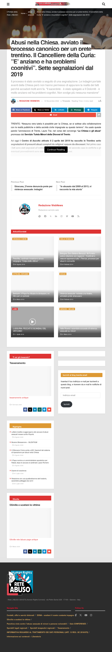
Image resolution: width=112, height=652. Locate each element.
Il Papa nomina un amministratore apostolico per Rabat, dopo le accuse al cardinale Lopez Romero (30, 461)
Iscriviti (67, 404)
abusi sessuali (31, 13)
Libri (15, 309)
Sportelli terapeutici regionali (42, 628)
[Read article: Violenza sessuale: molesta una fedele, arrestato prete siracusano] (79, 286)
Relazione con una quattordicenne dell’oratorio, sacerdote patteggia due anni (29, 479)
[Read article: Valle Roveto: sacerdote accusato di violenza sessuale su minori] (79, 321)
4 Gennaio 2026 (16, 405)
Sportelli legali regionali (17, 628)
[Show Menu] (8, 4)
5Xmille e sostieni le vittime (25, 505)
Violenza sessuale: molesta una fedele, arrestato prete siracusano (76, 294)
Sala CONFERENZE (78, 623)
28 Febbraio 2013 (67, 299)
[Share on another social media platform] (99, 115)
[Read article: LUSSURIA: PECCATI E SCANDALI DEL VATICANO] (32, 321)
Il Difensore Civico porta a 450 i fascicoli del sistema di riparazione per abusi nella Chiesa (30, 451)
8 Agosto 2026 (18, 437)
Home (23, 13)
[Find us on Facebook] (76, 615)
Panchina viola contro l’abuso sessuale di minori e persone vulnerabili (37, 623)
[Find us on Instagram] (91, 615)
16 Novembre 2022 (51, 101)
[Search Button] (103, 4)
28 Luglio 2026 (18, 484)
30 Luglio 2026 (18, 473)
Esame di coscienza (18, 470)
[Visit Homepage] (55, 4)
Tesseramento (18, 363)
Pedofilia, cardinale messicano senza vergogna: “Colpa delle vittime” (28, 259)
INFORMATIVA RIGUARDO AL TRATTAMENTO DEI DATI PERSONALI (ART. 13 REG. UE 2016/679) (47, 632)
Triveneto (66, 101)
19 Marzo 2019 (19, 299)
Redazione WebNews (29, 101)
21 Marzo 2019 (66, 334)
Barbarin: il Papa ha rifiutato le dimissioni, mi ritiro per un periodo (31, 294)
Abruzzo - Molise (67, 309)
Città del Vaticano (20, 274)
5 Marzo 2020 (15, 547)
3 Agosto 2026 (18, 465)
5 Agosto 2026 (18, 455)
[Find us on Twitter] (80, 615)
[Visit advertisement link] (56, 168)
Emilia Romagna (66, 239)
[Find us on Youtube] (86, 615)
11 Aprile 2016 (19, 334)
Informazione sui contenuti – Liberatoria (24, 636)
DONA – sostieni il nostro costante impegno (55, 615)
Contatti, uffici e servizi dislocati (20, 615)
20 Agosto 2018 (19, 264)
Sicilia (63, 274)
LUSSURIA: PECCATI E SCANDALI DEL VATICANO (29, 329)
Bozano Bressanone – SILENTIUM (24, 442)
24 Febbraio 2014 (67, 264)
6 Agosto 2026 (18, 445)
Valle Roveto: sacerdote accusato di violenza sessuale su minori (78, 329)
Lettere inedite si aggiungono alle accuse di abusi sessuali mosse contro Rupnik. (29, 433)
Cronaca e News (20, 239)
